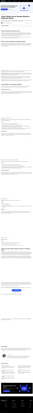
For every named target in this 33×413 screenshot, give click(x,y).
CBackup (6, 256)
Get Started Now (4, 9)
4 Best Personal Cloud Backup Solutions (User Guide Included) (24, 370)
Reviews (30, 406)
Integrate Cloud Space (14, 407)
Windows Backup (14, 402)
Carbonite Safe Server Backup (5, 211)
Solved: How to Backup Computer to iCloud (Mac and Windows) (8, 376)
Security (30, 407)
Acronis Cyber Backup (11, 172)
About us (30, 402)
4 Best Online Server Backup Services (6, 365)
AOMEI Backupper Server (4, 91)
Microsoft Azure (3, 133)
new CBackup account (28, 287)
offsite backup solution (18, 254)
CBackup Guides (23, 406)
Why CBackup (6, 406)
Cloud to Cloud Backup (14, 406)
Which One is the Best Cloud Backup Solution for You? (24, 365)
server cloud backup (21, 45)
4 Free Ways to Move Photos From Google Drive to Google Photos (8, 370)
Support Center (22, 402)
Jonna (8, 354)
